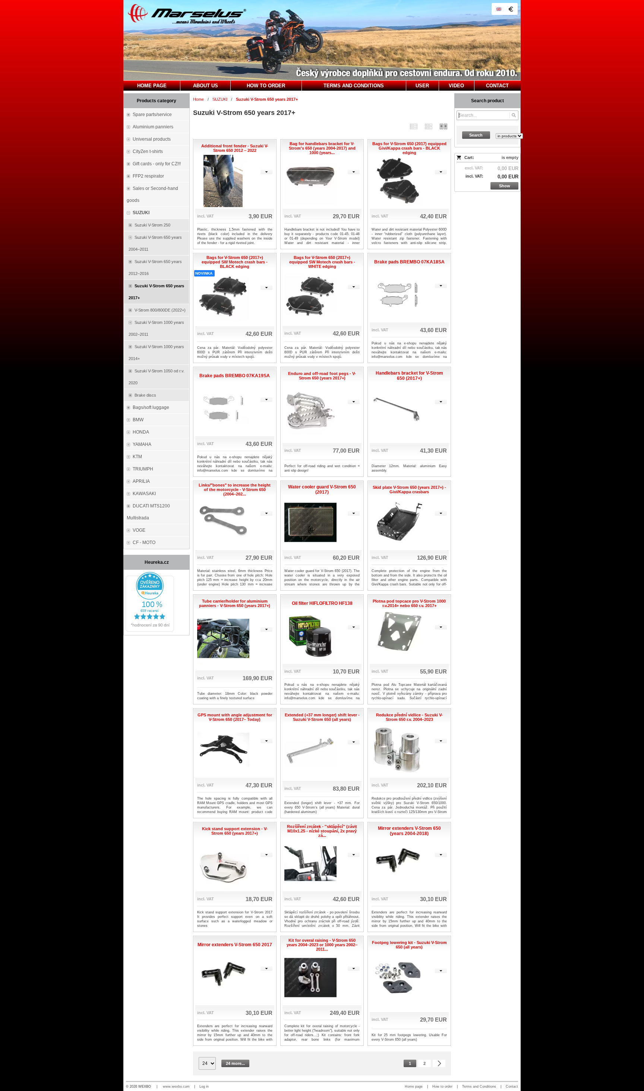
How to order (442, 1086)
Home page (414, 1086)
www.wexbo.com (176, 1086)
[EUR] (510, 9)
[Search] (513, 115)
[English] (498, 9)
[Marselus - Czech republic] (322, 40)
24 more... (235, 1063)
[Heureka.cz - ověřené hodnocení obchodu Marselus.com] (150, 630)
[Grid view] (428, 126)
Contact (512, 1086)
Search (476, 135)
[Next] (439, 1063)
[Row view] (413, 126)
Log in (204, 1086)
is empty (510, 157)
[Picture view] (443, 126)
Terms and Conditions (479, 1086)
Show (504, 186)
